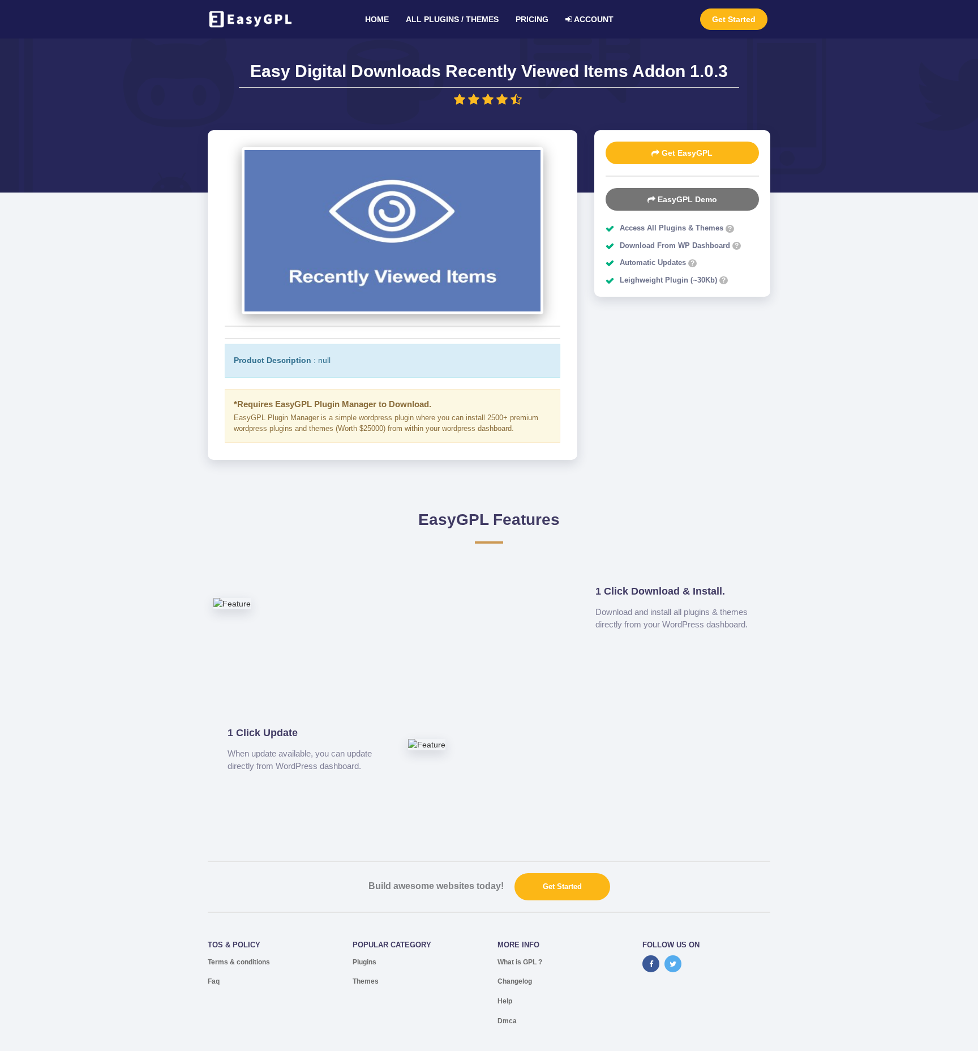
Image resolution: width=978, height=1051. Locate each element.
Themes (366, 981)
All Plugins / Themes (452, 19)
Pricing (532, 19)
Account (593, 19)
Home (377, 19)
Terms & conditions (239, 962)
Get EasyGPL (686, 152)
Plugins (364, 962)
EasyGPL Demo (686, 199)
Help (504, 1001)
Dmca (507, 1021)
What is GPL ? (519, 962)
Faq (214, 981)
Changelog (514, 981)
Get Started (734, 19)
